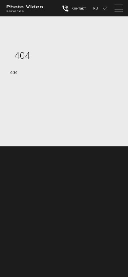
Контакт (78, 8)
